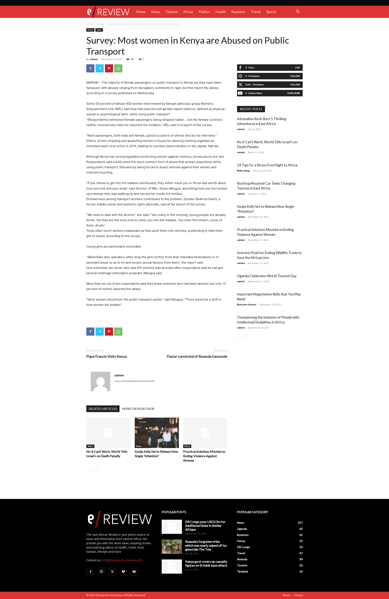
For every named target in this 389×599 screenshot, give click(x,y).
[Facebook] (273, 3)
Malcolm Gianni (246, 304)
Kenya (100, 24)
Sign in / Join (124, 2)
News (155, 12)
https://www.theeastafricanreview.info (134, 381)
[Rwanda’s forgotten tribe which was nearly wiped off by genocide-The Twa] (172, 547)
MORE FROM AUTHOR (138, 408)
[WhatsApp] (118, 68)
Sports (271, 12)
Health (221, 12)
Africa (188, 12)
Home (141, 12)
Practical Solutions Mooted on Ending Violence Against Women (204, 455)
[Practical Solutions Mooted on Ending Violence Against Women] (205, 433)
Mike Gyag (243, 170)
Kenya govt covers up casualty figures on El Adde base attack (206, 563)
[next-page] (95, 468)
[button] (298, 12)
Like (297, 67)
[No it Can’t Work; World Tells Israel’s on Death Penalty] (108, 433)
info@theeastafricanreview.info (122, 560)
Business (238, 12)
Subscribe (293, 93)
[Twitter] (286, 3)
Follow (295, 76)
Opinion (172, 12)
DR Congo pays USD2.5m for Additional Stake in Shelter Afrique (205, 525)
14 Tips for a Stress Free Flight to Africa (267, 165)
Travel (256, 12)
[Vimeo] (293, 3)
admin (94, 59)
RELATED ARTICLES (103, 408)
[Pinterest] (109, 68)
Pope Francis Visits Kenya (106, 356)
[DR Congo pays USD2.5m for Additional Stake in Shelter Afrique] (172, 527)
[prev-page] (88, 468)
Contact (148, 2)
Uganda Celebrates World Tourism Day (267, 276)
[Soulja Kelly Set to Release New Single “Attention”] (157, 433)
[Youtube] (300, 3)
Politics (204, 12)
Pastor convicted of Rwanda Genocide (197, 356)
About (137, 2)
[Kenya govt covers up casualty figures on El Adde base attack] (172, 566)
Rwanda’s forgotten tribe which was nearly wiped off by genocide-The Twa (206, 545)
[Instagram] (280, 3)
